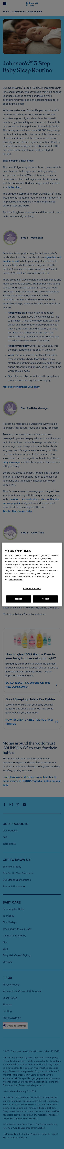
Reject (18, 599)
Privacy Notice (15, 580)
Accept (45, 599)
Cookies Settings (32, 588)
